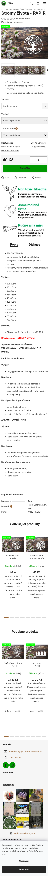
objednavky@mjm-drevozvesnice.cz (26, 751)
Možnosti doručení (10, 150)
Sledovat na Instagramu (24, 833)
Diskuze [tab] (34, 244)
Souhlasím (24, 869)
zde (3, 854)
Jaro (30, 501)
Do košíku (25, 168)
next (47, 554)
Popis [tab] (14, 244)
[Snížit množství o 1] (32, 160)
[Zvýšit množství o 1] (45, 160)
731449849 (15, 757)
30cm (8, 711)
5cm (31, 711)
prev (3, 554)
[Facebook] (6, 765)
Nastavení (24, 860)
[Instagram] (12, 765)
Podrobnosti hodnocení (12, 22)
